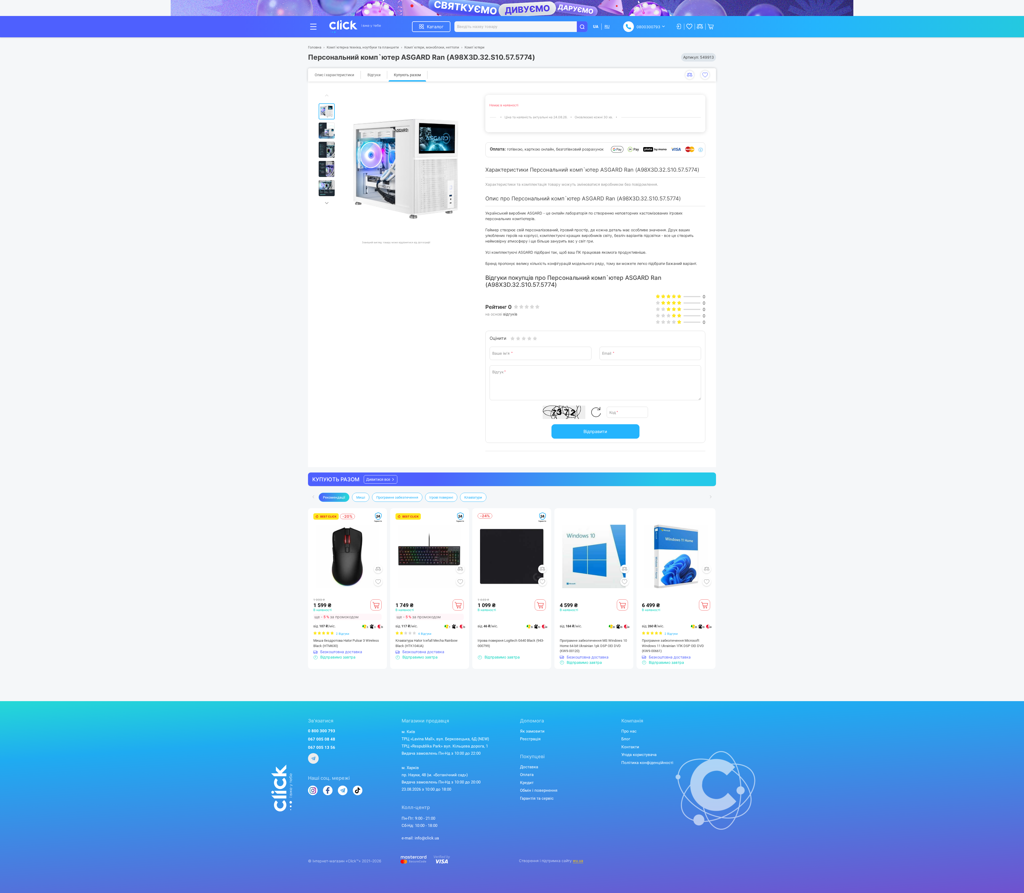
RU (607, 26)
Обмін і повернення (538, 790)
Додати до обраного (705, 75)
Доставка (529, 767)
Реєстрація (530, 739)
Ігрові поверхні (441, 497)
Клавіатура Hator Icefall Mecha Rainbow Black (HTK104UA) (426, 643)
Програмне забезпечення (397, 497)
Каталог (435, 26)
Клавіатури (473, 497)
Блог (625, 739)
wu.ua (578, 861)
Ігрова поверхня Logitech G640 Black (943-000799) (511, 643)
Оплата (527, 774)
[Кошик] (376, 605)
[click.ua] (355, 26)
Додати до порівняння (689, 75)
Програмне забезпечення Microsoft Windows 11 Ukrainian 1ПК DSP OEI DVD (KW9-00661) (673, 646)
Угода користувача (639, 754)
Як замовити (532, 731)
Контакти (630, 747)
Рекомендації (334, 497)
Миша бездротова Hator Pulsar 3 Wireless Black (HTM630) (346, 643)
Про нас (629, 731)
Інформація (700, 150)
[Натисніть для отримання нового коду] (596, 412)
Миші (360, 497)
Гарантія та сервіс (537, 798)
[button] (380, 479)
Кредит (527, 782)
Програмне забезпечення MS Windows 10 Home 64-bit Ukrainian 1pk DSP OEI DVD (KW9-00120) (593, 646)
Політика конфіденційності (647, 762)
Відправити (595, 431)
